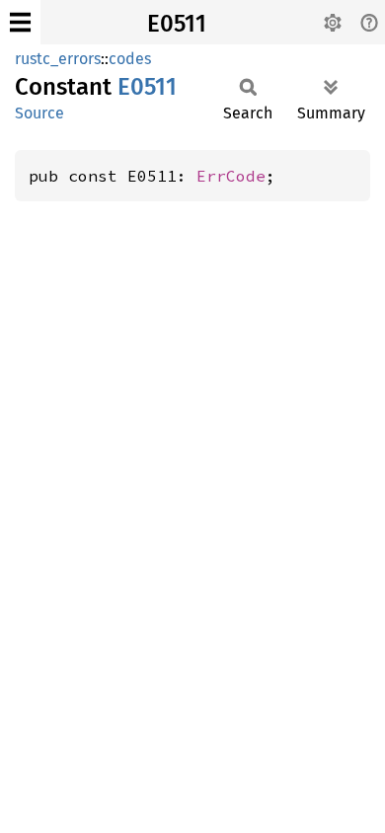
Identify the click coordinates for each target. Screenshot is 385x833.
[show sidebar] (20, 22)
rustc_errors (58, 58)
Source (39, 113)
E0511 (176, 24)
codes (130, 58)
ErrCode (231, 176)
